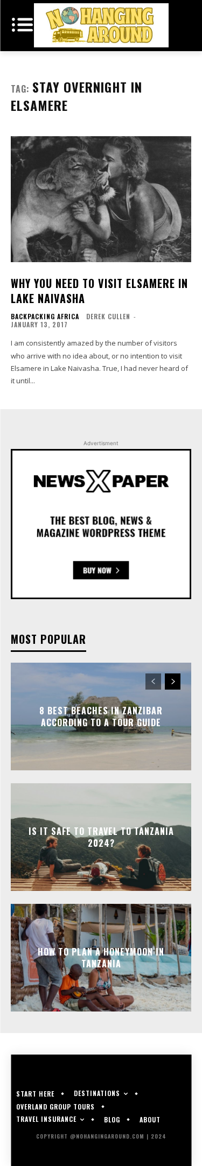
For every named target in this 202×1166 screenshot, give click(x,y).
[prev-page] (153, 681)
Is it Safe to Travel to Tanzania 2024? (101, 837)
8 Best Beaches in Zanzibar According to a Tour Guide (101, 716)
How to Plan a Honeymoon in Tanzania (101, 957)
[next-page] (172, 681)
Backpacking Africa (45, 316)
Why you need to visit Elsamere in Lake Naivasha (99, 290)
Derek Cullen (108, 316)
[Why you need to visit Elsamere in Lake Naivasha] (101, 199)
